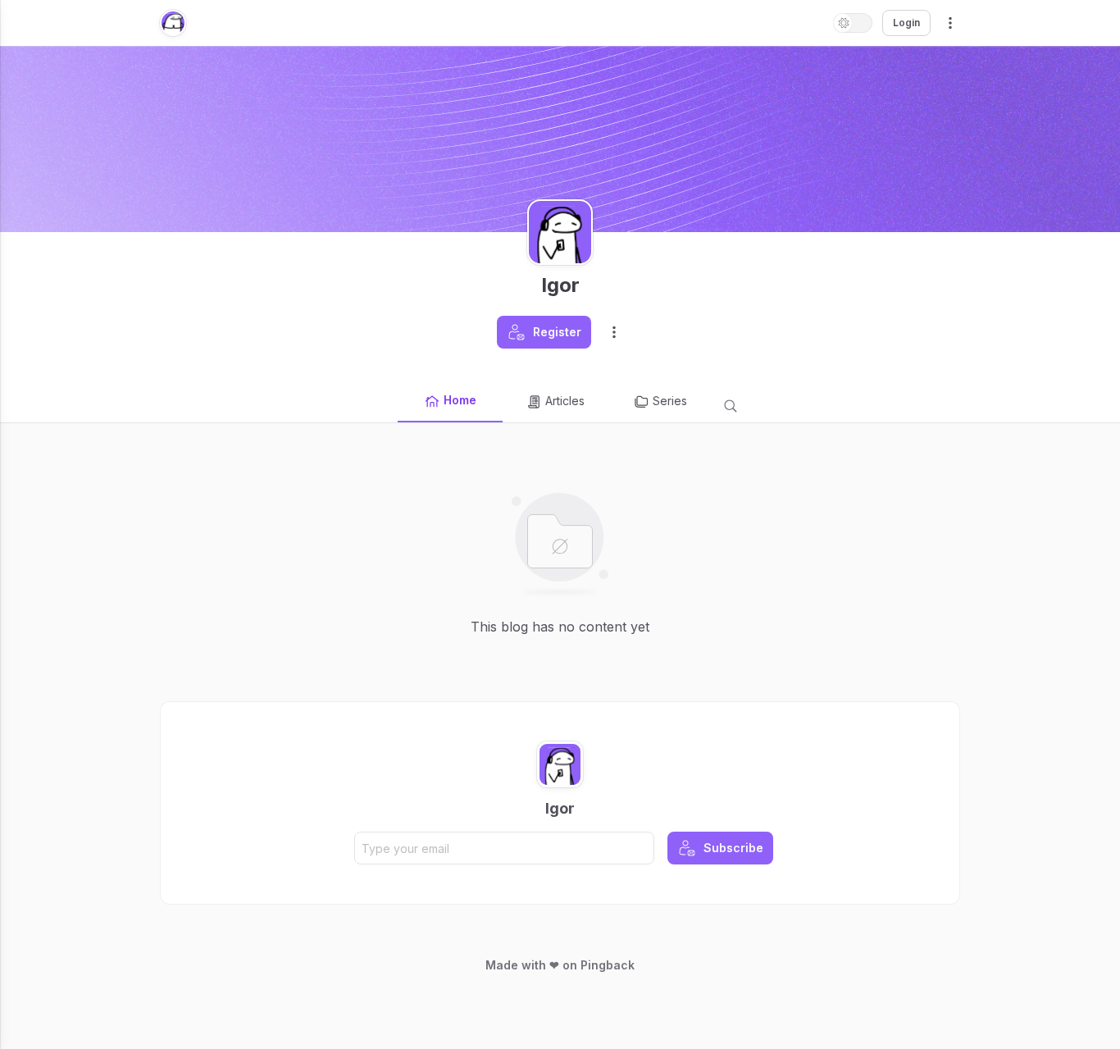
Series (670, 401)
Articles (565, 401)
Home (460, 400)
